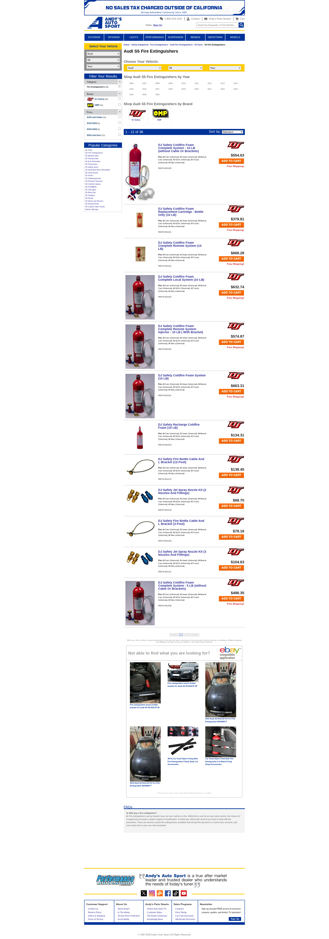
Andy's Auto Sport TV (156, 909)
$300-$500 (93, 129)
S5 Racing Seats (92, 204)
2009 (170, 83)
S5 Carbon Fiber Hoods (95, 207)
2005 (131, 83)
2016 (144, 89)
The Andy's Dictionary (157, 916)
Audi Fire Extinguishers (181, 45)
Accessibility (123, 919)
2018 (170, 89)
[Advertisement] (103, 266)
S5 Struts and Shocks (94, 201)
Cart (242, 18)
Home (127, 45)
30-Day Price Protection (129, 916)
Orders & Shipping (96, 916)
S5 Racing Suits (91, 158)
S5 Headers (90, 195)
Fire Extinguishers (159, 45)
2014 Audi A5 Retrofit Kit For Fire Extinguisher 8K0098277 (220, 720)
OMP (99, 105)
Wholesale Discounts (185, 919)
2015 (131, 89)
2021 (210, 89)
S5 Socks (89, 175)
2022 (223, 89)
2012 (210, 83)
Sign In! (157, 25)
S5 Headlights (91, 187)
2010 (183, 83)
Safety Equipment (140, 45)
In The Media (124, 912)
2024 (131, 94)
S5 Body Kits (90, 192)
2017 (157, 89)
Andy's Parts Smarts (219, 18)
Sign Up (235, 919)
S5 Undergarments (93, 178)
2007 (144, 83)
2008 (157, 83)
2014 (236, 83)
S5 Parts (88, 150)
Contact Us (93, 909)
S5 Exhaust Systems (94, 181)
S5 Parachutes (91, 164)
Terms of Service (95, 919)
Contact (195, 18)
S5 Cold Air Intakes (93, 184)
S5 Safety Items (91, 167)
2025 (144, 94)
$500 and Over (96, 135)
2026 (157, 94)
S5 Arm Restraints (92, 161)
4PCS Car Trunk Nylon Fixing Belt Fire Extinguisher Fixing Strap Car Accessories (183, 761)
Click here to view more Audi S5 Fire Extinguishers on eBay (184, 793)
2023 (236, 89)
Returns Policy (94, 912)
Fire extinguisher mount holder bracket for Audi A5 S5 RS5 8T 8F (145, 706)
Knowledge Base (155, 919)
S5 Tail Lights (90, 190)
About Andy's (124, 909)
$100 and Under (96, 117)
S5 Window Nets (92, 156)
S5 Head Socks (91, 173)
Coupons (179, 909)
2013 (223, 83)
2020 (196, 89)
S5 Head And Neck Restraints (97, 170)
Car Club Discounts (184, 916)
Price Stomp (181, 912)
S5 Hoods (89, 198)
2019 (183, 89)
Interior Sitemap (91, 209)
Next (196, 635)
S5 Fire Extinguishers (94, 153)
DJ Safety (101, 99)
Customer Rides (154, 912)
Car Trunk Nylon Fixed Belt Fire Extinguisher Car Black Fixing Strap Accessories (219, 761)
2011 (197, 83)
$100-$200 (93, 123)
